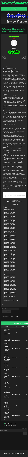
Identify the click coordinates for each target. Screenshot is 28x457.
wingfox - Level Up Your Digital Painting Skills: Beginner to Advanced (7, 340)
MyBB (22, 453)
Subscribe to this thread (10, 425)
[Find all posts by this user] (3, 305)
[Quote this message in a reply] (25, 305)
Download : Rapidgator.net (10, 297)
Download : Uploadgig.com (10, 211)
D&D (13, 453)
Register (16, 8)
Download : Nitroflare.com (10, 232)
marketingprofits (10, 66)
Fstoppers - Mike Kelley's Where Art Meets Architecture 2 (7, 376)
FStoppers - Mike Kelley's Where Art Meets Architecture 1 (7, 385)
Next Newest (12, 313)
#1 (25, 65)
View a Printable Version (10, 423)
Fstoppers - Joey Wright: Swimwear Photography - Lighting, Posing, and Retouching (7, 405)
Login (11, 8)
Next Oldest (5, 313)
